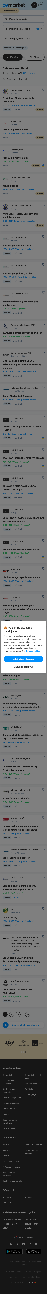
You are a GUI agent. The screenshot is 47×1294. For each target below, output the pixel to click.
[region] (23, 647)
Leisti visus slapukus (23, 659)
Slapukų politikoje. (34, 651)
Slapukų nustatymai (23, 666)
